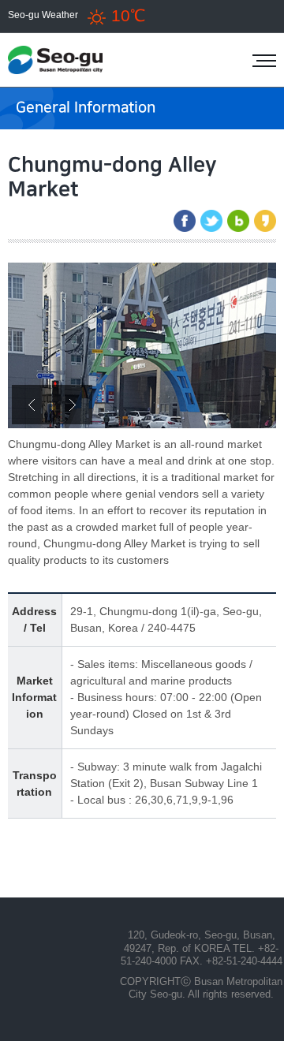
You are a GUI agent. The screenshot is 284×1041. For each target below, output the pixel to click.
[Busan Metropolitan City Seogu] (74, 60)
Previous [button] (31, 404)
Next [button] (72, 404)
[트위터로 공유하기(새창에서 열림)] (211, 221)
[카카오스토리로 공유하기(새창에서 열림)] (265, 221)
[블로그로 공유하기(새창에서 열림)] (238, 221)
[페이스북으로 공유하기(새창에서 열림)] (185, 221)
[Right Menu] (264, 61)
